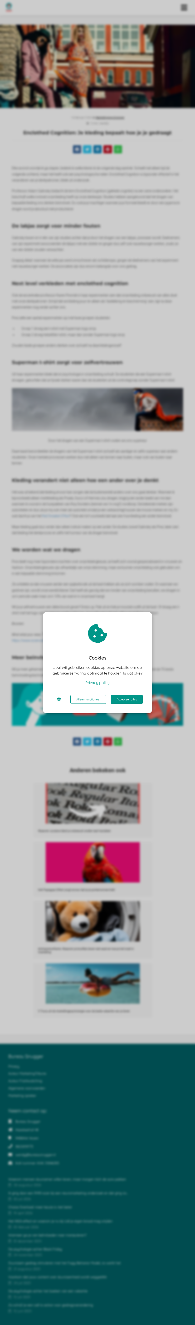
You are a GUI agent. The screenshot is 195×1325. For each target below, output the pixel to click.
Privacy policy (97, 682)
